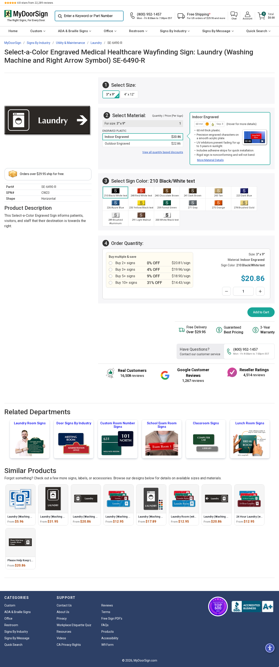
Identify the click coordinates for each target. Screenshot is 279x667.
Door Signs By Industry (73, 423)
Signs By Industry (173, 31)
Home (13, 31)
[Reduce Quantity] (226, 291)
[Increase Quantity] (260, 291)
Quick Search (256, 31)
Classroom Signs (206, 423)
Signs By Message (216, 31)
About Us (63, 612)
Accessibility (109, 638)
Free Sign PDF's (111, 618)
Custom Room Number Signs (117, 425)
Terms (105, 612)
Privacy (62, 618)
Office (108, 31)
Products (107, 631)
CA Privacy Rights (69, 644)
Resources (64, 631)
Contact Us (64, 605)
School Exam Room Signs (162, 425)
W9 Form (107, 644)
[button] (234, 16)
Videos (61, 638)
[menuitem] (13, 31)
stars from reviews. (35, 2)
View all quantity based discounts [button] (162, 152)
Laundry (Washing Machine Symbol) (29, 516)
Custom (36, 31)
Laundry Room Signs (30, 423)
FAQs (105, 625)
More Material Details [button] (210, 160)
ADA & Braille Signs (73, 31)
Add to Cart (261, 312)
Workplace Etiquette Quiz (74, 625)
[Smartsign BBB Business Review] (252, 606)
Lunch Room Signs (249, 423)
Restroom (136, 31)
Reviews (107, 605)
